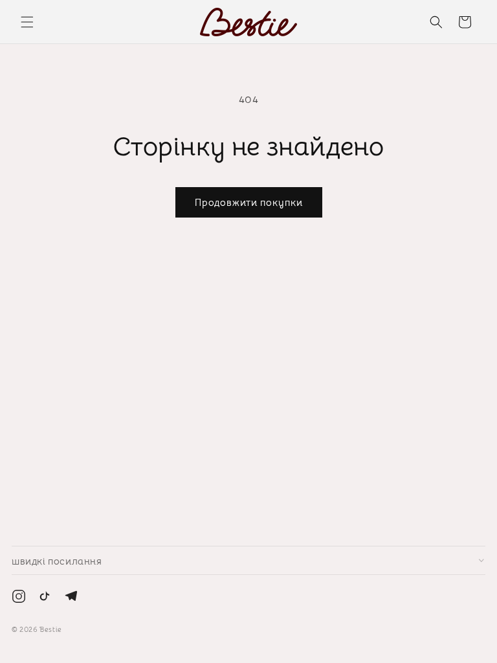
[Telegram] (70, 599)
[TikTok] (45, 599)
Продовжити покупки (249, 201)
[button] (27, 22)
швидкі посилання (57, 560)
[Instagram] (19, 599)
